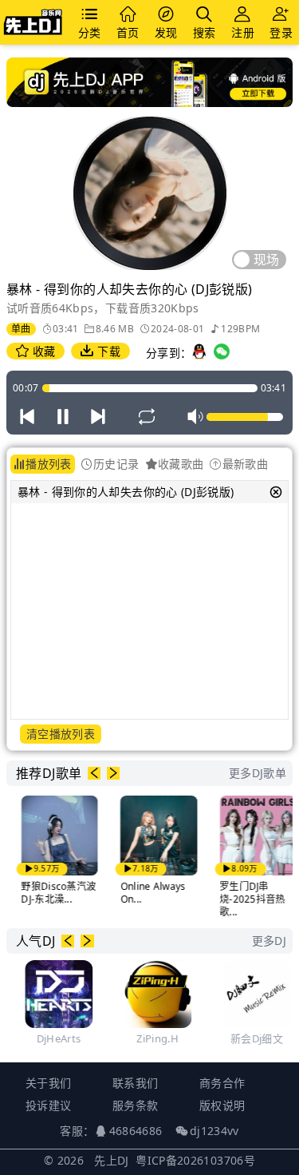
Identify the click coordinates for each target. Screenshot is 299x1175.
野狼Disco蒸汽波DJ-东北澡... (53, 892)
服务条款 (135, 1105)
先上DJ (111, 1160)
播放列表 (48, 463)
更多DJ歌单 (257, 772)
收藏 (42, 351)
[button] (94, 773)
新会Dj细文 (252, 1038)
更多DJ (269, 940)
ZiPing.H (153, 1038)
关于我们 (48, 1082)
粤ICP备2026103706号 (195, 1160)
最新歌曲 (245, 463)
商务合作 (222, 1082)
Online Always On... (147, 892)
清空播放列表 (60, 733)
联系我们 (135, 1082)
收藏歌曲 (180, 463)
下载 (107, 351)
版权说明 (222, 1105)
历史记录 (116, 463)
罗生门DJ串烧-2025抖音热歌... (247, 899)
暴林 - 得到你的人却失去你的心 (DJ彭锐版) (126, 491)
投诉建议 (48, 1105)
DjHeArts (54, 1038)
